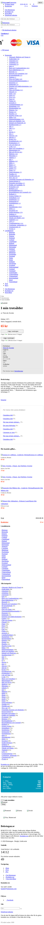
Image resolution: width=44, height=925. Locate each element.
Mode (12, 165)
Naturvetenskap (15, 172)
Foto (12, 99)
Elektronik (13, 84)
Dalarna (12, 77)
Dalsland (12, 238)
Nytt (6, 283)
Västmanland (13, 276)
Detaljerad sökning (11, 15)
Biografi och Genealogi (18, 73)
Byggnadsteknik (15, 75)
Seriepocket (14, 201)
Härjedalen (12, 247)
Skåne (11, 260)
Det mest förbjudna (9, 425)
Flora (12, 95)
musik (12, 168)
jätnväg (12, 137)
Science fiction (15, 196)
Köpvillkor (8, 13)
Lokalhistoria (9, 230)
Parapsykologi (14, 181)
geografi (12, 103)
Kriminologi (14, 143)
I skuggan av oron (9, 432)
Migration (13, 156)
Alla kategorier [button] (6, 583)
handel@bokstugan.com (8, 889)
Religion (13, 188)
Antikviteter (14, 59)
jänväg (12, 132)
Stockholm (12, 263)
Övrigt (12, 229)
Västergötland (13, 274)
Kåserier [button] (3, 400)
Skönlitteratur (15, 207)
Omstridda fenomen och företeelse (21, 179)
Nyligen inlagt (9, 4)
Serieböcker (14, 199)
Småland (12, 262)
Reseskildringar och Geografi (20, 192)
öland (11, 280)
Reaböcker (8, 6)
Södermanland (13, 267)
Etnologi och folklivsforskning (20, 86)
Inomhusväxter (15, 125)
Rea (6, 872)
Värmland (12, 271)
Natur (12, 170)
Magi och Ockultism (16, 148)
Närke (11, 258)
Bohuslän (12, 234)
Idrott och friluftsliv (17, 121)
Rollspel (12, 194)
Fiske (12, 93)
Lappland (12, 251)
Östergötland (13, 282)
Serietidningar (15, 203)
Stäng (3, 804)
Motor (12, 167)
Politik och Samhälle (17, 185)
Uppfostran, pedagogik (18, 225)
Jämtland (12, 249)
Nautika (13, 174)
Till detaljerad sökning (9, 30)
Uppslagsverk (15, 227)
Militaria (13, 161)
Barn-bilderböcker (16, 70)
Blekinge (12, 232)
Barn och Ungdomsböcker (19, 68)
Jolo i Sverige (27, 466)
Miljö (11, 163)
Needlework (14, 176)
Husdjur (13, 114)
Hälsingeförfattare (16, 119)
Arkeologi (13, 61)
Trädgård (13, 220)
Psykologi (14, 187)
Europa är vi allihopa (36, 455)
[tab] (22, 518)
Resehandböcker (15, 190)
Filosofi (13, 92)
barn (11, 66)
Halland (11, 243)
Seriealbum (14, 198)
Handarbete (14, 106)
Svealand (12, 265)
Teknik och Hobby (17, 218)
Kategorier (12, 2)
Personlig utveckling (17, 183)
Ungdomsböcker (16, 223)
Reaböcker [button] (4, 522)
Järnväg (13, 135)
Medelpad (12, 252)
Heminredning (15, 108)
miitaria (12, 157)
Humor (12, 112)
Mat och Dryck (15, 152)
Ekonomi (13, 83)
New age (13, 178)
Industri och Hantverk (17, 123)
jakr (11, 126)
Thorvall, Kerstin (8, 348)
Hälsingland (13, 245)
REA (6, 285)
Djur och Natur (15, 79)
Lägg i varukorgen (12, 331)
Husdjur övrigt (15, 115)
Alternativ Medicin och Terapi (19, 57)
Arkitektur (13, 62)
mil (11, 159)
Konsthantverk (15, 141)
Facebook (9, 900)
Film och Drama (16, 90)
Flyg (12, 97)
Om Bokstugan (10, 10)
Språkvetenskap (16, 212)
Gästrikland (12, 241)
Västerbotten (13, 272)
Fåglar (12, 101)
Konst (12, 139)
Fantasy (13, 88)
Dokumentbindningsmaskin (19, 81)
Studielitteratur (15, 216)
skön (11, 205)
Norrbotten (12, 254)
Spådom (12, 214)
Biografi (13, 72)
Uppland (12, 269)
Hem (2, 296)
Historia (13, 110)
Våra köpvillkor (11, 879)
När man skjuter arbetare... (11, 422)
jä (10, 130)
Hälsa (12, 117)
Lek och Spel (14, 145)
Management (14, 150)
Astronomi (14, 64)
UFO (11, 221)
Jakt (12, 128)
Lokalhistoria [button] (5, 526)
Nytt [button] (2, 518)
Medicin (13, 154)
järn (11, 134)
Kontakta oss (9, 11)
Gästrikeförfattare (16, 104)
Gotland (11, 240)
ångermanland (13, 278)
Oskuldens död (8, 415)
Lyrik (12, 146)
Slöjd (12, 209)
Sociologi (13, 210)
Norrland (12, 256)
